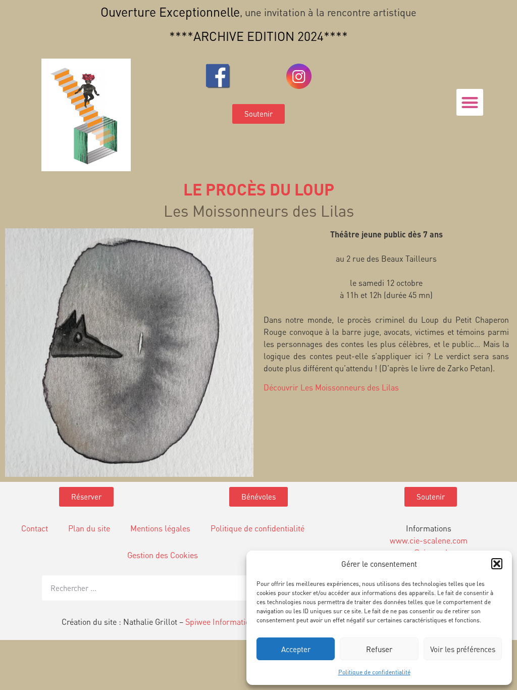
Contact (34, 528)
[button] (497, 564)
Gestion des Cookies (162, 555)
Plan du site (89, 528)
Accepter (296, 649)
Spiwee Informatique (221, 621)
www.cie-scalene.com (429, 540)
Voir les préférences (462, 649)
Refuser (379, 649)
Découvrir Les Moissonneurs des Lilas (331, 387)
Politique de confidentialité (374, 672)
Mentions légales (160, 528)
